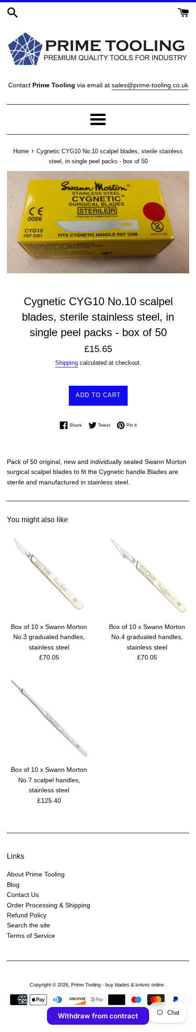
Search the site (28, 925)
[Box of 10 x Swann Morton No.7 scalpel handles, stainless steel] (49, 718)
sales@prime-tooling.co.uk (150, 85)
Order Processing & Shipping (48, 905)
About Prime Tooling (36, 874)
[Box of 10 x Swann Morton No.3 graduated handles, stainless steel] (49, 575)
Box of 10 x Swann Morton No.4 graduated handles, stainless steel (147, 637)
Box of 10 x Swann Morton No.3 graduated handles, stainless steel (49, 637)
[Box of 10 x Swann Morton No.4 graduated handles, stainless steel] (147, 575)
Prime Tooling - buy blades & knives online (118, 984)
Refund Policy (26, 915)
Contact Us (23, 894)
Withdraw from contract (98, 1016)
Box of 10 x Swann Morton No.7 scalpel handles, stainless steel (49, 780)
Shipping (66, 362)
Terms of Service (31, 935)
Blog (13, 884)
